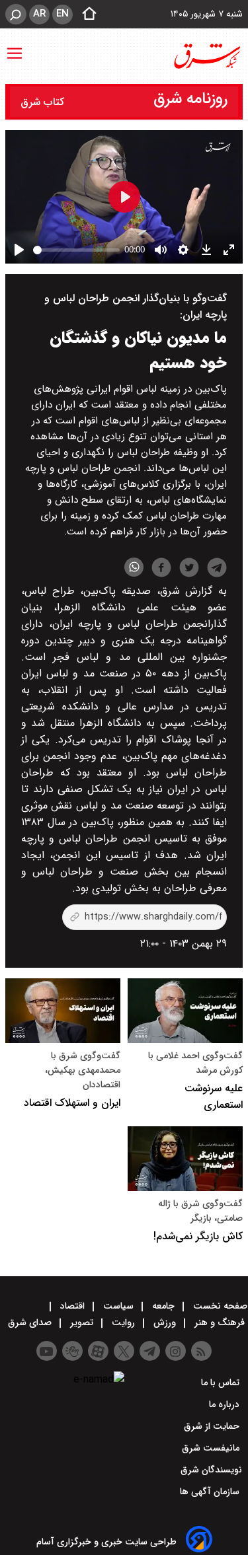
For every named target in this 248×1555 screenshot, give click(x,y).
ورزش (165, 1322)
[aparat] (98, 1351)
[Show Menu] (14, 46)
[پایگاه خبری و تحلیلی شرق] (206, 56)
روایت (123, 1322)
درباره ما (225, 1404)
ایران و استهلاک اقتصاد (72, 1103)
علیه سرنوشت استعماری (214, 1096)
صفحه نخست (218, 1306)
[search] (15, 14)
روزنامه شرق (190, 99)
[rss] (201, 1351)
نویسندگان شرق (211, 1470)
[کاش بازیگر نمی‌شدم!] (185, 1158)
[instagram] (175, 1351)
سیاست (118, 1306)
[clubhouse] (72, 1351)
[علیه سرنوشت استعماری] (185, 1010)
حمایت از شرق (213, 1426)
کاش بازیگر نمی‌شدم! (198, 1236)
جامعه (163, 1306)
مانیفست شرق (212, 1448)
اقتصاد (72, 1306)
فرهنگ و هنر (219, 1322)
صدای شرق (31, 1322)
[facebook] (161, 569)
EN (62, 14)
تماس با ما (221, 1382)
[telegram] (217, 570)
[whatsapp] (134, 567)
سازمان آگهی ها (211, 1491)
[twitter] (189, 569)
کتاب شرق (44, 102)
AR (39, 14)
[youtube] (46, 1351)
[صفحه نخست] (85, 14)
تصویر (81, 1322)
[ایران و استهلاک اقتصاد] (62, 1010)
